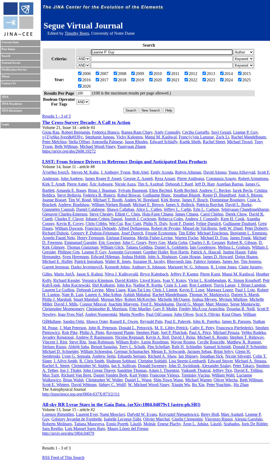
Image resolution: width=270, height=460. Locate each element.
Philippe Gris (69, 252)
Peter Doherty (256, 228)
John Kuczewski (76, 285)
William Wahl (223, 375)
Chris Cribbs (96, 223)
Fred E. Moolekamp (157, 304)
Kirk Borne (170, 200)
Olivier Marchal (156, 419)
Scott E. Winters (55, 384)
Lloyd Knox (150, 280)
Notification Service (14, 69)
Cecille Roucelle (211, 342)
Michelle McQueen (174, 299)
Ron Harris (179, 252)
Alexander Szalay (216, 365)
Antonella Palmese (107, 141)
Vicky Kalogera (129, 137)
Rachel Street (214, 141)
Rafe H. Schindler (186, 346)
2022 (193, 80)
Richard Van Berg (76, 375)
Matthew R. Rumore (244, 342)
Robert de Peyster (165, 228)
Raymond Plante (120, 332)
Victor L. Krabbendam (207, 280)
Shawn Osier (97, 321)
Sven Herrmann (75, 256)
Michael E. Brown (148, 204)
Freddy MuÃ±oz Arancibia (201, 309)
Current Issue (10, 42)
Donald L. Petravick (135, 328)
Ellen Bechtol (160, 190)
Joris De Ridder (254, 424)
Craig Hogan (190, 256)
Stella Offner (79, 141)
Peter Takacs (243, 365)
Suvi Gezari (221, 132)
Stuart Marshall (86, 299)
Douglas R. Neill (240, 309)
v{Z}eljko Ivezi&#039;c (62, 137)
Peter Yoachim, (219, 384)
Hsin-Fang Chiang (157, 214)
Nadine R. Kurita (147, 285)
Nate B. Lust (72, 294)
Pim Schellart (158, 346)
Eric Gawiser (109, 242)
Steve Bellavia (69, 195)
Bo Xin (198, 384)
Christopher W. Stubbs (90, 365)
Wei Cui (116, 223)
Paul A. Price (200, 332)
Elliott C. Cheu (127, 214)
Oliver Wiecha (226, 380)
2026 (86, 86)
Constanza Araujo (221, 178)
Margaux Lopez (219, 290)
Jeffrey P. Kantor (184, 274)
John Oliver (183, 314)
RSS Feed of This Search (63, 457)
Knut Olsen (231, 314)
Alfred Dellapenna (133, 228)
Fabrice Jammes (207, 261)
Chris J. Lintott (164, 290)
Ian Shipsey (188, 356)
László (135, 424)
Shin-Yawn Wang (168, 380)
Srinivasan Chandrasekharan (245, 209)
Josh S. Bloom (250, 195)
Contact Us (9, 83)
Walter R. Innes (118, 261)
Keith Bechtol (185, 190)
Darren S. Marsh (245, 294)
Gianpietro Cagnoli (58, 209)
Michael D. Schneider (60, 351)
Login (5, 124)
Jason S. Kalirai (89, 274)
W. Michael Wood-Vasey (148, 384)
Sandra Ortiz (73, 321)
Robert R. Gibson (242, 242)
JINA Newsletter (12, 103)
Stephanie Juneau (99, 137)
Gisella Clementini (187, 419)
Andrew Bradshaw (73, 204)
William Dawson (69, 228)
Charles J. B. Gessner (207, 242)
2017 (104, 80)
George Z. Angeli (138, 178)
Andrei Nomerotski (101, 314)
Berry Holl (210, 414)
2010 (157, 73)
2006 (86, 73)
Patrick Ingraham (88, 261)
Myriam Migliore (233, 299)
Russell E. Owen (124, 321)
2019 (140, 80)
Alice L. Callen (149, 209)
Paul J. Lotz (245, 290)
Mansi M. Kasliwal (161, 137)
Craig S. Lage (175, 285)
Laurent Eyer (87, 414)
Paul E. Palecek (178, 321)
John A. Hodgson (162, 256)
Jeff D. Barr (204, 184)
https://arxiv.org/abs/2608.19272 (69, 151)
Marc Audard (232, 414)
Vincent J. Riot (54, 342)
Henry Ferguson (90, 238)
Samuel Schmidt (217, 346)
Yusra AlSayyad (241, 172)
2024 (228, 80)
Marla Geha (177, 242)
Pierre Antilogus (190, 178)
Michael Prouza (226, 332)
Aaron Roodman (154, 342)
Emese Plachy (169, 424)
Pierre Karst (210, 274)
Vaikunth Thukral (195, 370)
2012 (193, 73)
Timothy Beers (77, 33)
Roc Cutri (133, 223)
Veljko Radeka (253, 332)
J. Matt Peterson (73, 328)
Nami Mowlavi (112, 414)
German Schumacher (131, 351)
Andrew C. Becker (214, 190)
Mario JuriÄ (64, 274)
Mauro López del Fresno (127, 428)
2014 (228, 73)
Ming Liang (116, 290)
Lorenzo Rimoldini (58, 414)
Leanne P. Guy (245, 132)
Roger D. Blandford (219, 195)
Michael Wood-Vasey (97, 146)
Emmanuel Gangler (80, 242)
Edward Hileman (105, 256)
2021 (175, 80)
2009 (140, 73)
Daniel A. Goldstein (171, 247)
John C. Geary (134, 242)
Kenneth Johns (117, 267)
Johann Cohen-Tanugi (103, 219)
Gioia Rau (50, 132)
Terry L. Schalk (132, 346)
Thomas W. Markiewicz (209, 294)
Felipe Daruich (208, 223)
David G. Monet (190, 304)
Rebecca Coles (170, 219)
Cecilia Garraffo (195, 132)
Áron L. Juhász (195, 424)
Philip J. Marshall (56, 299)
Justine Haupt (234, 252)
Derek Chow (236, 214)
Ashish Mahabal (136, 294)
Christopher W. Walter (104, 380)
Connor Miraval (93, 304)
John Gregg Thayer (99, 370)
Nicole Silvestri (238, 356)
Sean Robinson (101, 342)
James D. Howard (218, 256)
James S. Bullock (180, 204)
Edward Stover (220, 361)
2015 (246, 73)
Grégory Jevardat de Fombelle (76, 419)
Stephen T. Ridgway (247, 337)
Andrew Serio (103, 356)
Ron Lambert (200, 285)
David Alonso (214, 172)
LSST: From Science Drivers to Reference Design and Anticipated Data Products (124, 161)
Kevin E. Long (191, 290)
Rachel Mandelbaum (248, 137)
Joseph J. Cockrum (140, 219)
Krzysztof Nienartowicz (179, 414)
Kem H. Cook (232, 219)
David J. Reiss (183, 337)
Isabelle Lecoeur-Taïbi (122, 419)
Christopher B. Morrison (106, 309)
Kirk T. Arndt (53, 184)
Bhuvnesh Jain (179, 261)
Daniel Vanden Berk (110, 375)
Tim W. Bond (79, 200)
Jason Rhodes (136, 141)
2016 (86, 80)
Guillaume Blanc (157, 195)
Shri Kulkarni (103, 285)
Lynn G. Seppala (76, 356)
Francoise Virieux (164, 375)
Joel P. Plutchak (174, 332)
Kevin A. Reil (157, 337)
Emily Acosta (162, 172)
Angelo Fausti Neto (58, 238)
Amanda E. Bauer (71, 190)
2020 (157, 80)
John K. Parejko (206, 321)
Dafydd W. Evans (142, 414)
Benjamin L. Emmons (248, 233)
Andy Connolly (167, 132)
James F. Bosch (195, 200)
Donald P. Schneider (250, 346)
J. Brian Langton (252, 285)
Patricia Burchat (209, 204)
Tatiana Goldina (139, 247)
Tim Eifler (187, 233)
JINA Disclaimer (12, 110)
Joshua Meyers (204, 299)
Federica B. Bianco (99, 195)
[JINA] (18, 35)
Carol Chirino (211, 214)
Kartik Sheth (190, 141)
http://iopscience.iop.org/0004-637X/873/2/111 (81, 394)
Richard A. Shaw (162, 356)
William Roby (127, 342)
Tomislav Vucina (195, 375)
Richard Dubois (55, 233)
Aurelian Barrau (229, 184)
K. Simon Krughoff (244, 280)
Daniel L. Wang (138, 380)
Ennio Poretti (117, 424)
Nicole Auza (125, 184)
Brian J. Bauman (102, 190)
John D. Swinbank (184, 365)
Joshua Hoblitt (134, 256)
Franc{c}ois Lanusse (196, 137)
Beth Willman (66, 146)
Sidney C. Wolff (112, 384)
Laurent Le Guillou (58, 290)
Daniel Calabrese (90, 209)
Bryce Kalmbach (154, 274)
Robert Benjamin (75, 132)
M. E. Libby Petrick (171, 328)
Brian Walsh (73, 380)
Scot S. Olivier (207, 314)
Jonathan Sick (211, 356)
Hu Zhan (241, 384)
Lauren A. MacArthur (103, 294)
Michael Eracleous (212, 233)
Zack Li (222, 137)
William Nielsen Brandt (111, 204)
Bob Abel (140, 172)
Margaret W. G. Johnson (188, 267)
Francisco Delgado (100, 228)
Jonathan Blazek (186, 195)
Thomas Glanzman (82, 247)
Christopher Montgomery (63, 309)
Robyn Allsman (188, 172)
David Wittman (84, 384)
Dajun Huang (246, 256)
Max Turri (50, 375)
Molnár (149, 424)
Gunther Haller (155, 252)
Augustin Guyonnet (124, 252)
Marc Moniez (217, 304)
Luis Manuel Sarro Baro (85, 428)
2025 (246, 80)
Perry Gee (156, 242)
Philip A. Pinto (92, 332)
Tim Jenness (251, 261)
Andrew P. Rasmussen (94, 337)
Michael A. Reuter (212, 337)
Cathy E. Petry (202, 328)
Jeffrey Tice (222, 370)
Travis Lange (224, 285)
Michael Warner (198, 380)
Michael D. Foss (214, 238)
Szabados (231, 424)
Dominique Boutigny (227, 200)
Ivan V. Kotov (174, 280)
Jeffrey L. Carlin (177, 209)
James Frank (240, 238)
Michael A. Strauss (250, 361)
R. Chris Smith (91, 361)
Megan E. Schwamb (168, 351)
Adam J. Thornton (163, 370)
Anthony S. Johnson (149, 267)
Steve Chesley (101, 214)
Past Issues (8, 49)
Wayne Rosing (183, 342)
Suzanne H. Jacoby (149, 261)
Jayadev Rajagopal (58, 337)
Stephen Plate (147, 332)
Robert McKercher (140, 299)
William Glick (112, 247)
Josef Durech (132, 233)
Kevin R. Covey (70, 223)
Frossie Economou (160, 233)
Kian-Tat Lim (139, 290)
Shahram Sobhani (121, 361)
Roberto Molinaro (57, 424)
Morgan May (111, 299)
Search (6, 55)
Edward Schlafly (163, 141)
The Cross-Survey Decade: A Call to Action (86, 122)
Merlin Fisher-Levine (155, 238)
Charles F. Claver (69, 219)
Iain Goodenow (203, 247)
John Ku (124, 285)
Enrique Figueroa (120, 238)
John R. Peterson (102, 328)
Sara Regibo (52, 428)
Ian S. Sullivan (123, 365)
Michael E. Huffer (57, 261)
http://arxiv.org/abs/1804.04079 (68, 433)
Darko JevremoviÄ (87, 267)
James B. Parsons (236, 321)
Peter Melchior (54, 141)
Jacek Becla (242, 190)
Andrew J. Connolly (202, 219)
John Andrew (72, 178)
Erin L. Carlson (206, 209)
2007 (104, 73)
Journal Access (11, 62)
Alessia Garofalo (248, 419)
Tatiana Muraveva (89, 424)
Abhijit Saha (78, 346)
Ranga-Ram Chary (136, 132)
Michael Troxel (239, 141)
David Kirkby (126, 280)
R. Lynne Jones (224, 267)
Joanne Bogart (54, 200)
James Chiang (186, 214)
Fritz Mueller (140, 309)
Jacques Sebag (199, 351)
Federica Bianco (105, 132)
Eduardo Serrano (132, 356)
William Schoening (96, 351)
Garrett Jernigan (55, 267)
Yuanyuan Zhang (131, 146)
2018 (122, 80)
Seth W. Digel (231, 228)
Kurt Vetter (138, 375)
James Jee (230, 261)
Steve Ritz (77, 342)
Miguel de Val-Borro (199, 228)
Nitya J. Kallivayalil (121, 274)
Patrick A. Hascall (206, 252)
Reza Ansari (165, 178)
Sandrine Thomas (132, 370)
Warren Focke (186, 238)
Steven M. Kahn (85, 172)
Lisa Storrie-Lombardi (187, 361)
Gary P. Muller (165, 309)
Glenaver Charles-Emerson (64, 214)
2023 (211, 80)
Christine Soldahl (152, 361)
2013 (211, 73)
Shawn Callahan (120, 209)
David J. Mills (66, 304)
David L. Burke (238, 204)
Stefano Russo (54, 346)
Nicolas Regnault (129, 337)
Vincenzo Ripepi (219, 419)
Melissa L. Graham (234, 247)
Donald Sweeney (152, 365)
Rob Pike (70, 332)
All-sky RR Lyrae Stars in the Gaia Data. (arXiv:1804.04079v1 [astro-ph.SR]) (121, 404)
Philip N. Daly (155, 223)
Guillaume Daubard (239, 223)
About (5, 76)
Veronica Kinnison (97, 280)
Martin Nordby (131, 314)
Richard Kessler (66, 280)
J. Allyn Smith (65, 361)
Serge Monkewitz (245, 304)
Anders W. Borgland (141, 200)
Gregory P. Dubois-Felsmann (95, 233)
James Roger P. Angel (103, 178)
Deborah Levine (90, 290)
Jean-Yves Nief (70, 314)
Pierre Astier (77, 184)
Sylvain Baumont (132, 190)
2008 (122, 73)
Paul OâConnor (159, 314)
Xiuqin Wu (180, 384)
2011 (175, 73)
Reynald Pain (151, 321)
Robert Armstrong (253, 178)
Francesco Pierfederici (234, 328)
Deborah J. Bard (179, 184)
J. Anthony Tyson (115, 172)
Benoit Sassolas (104, 346)
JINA (5, 97)
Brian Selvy (223, 351)
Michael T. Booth (107, 200)
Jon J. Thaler (70, 370)
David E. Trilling (248, 370)
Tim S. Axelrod (150, 184)
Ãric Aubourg (101, 184)
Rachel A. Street (55, 365)
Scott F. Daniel (181, 223)
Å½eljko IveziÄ (55, 172)
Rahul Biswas (129, 195)
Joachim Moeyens (123, 304)
